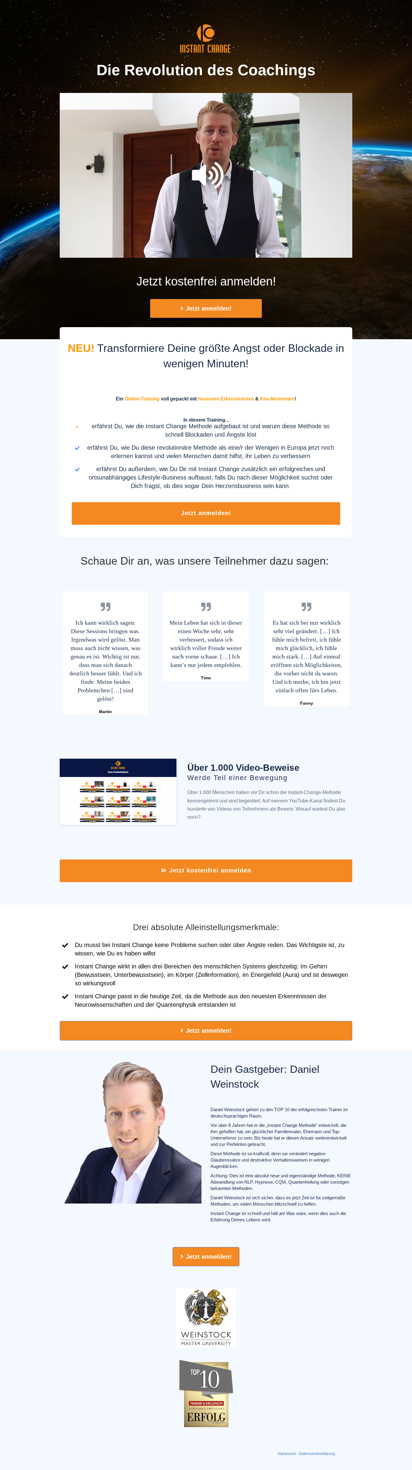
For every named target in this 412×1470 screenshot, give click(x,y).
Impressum (287, 1454)
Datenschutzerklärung (317, 1454)
